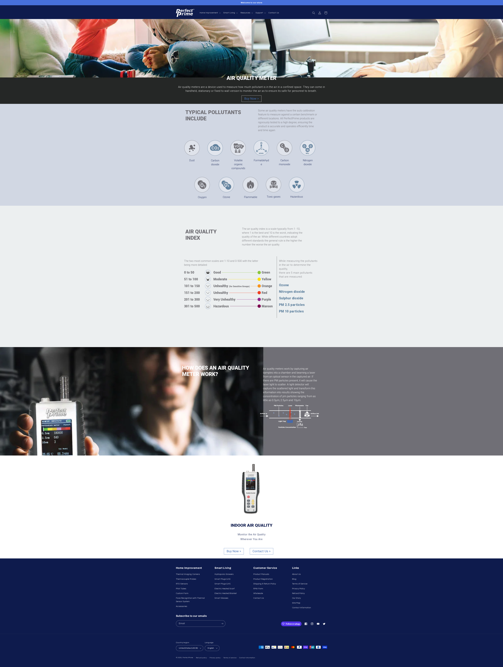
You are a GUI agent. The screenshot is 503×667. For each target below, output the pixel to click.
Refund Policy (298, 593)
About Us (296, 574)
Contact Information (301, 608)
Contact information (247, 657)
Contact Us (258, 598)
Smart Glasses (221, 598)
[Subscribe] (222, 623)
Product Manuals (261, 574)
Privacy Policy (298, 589)
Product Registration (263, 579)
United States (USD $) (188, 648)
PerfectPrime (188, 657)
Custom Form (182, 593)
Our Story (296, 598)
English (211, 648)
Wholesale (258, 593)
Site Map (296, 603)
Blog (294, 579)
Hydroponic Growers (224, 574)
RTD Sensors (182, 584)
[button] (210, 13)
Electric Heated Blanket (226, 593)
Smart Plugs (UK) (223, 584)
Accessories (181, 606)
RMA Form (258, 589)
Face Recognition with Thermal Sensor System (190, 599)
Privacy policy (215, 657)
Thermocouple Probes (186, 579)
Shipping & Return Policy (264, 584)
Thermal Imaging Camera (188, 574)
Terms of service (230, 657)
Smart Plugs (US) (222, 579)
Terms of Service (299, 584)
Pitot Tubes (181, 589)
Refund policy (201, 657)
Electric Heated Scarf (225, 589)
